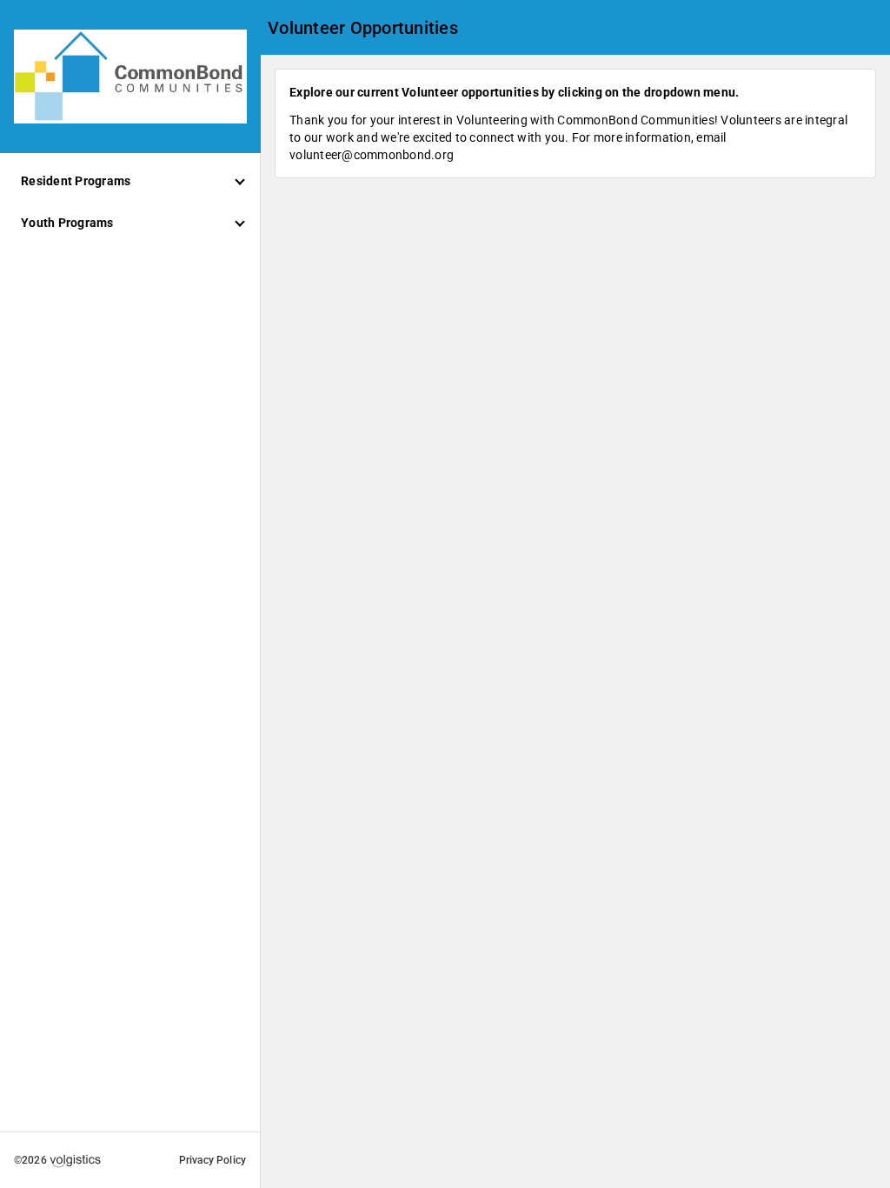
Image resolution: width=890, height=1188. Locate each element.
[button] (130, 181)
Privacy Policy (212, 1160)
